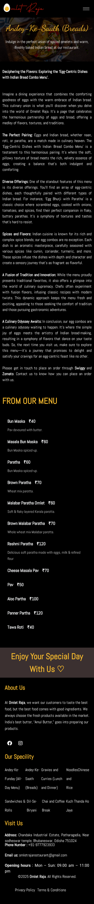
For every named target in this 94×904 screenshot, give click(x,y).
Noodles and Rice (72, 778)
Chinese (83, 769)
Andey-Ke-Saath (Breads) (32, 778)
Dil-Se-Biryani (32, 806)
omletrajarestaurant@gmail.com (43, 855)
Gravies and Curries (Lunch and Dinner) (51, 778)
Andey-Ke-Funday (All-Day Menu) (13, 778)
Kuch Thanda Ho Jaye (77, 806)
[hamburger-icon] (86, 8)
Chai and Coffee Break (53, 806)
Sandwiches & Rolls (15, 806)
